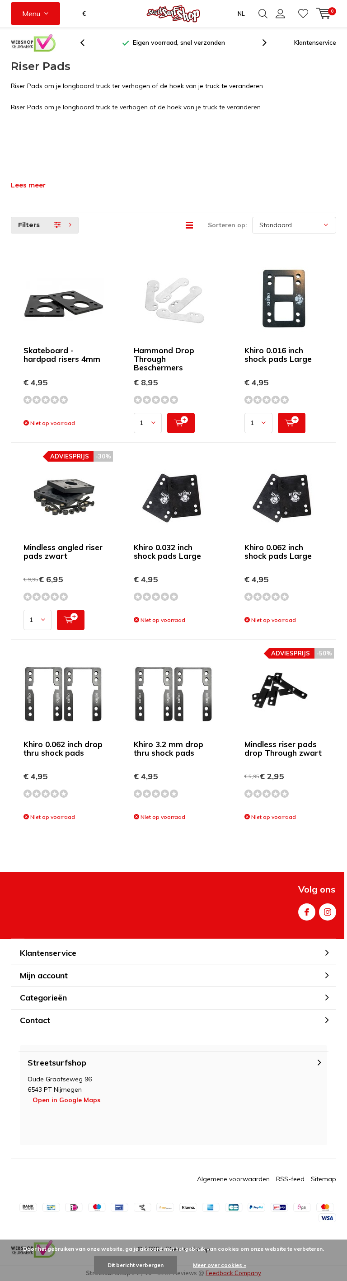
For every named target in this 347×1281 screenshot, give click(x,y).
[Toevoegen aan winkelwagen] (181, 423)
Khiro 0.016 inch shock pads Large (278, 355)
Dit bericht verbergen (136, 1265)
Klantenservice (315, 42)
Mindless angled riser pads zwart (63, 551)
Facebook (306, 912)
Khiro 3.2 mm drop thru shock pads (168, 748)
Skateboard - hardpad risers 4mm (61, 355)
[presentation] (87, 42)
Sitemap (323, 1179)
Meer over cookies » (219, 1265)
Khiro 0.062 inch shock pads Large (278, 551)
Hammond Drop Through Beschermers (164, 359)
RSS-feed (290, 1179)
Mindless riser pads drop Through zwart (283, 748)
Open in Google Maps (66, 1100)
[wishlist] (303, 13)
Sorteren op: (227, 225)
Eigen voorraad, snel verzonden (179, 42)
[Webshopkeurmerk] (33, 43)
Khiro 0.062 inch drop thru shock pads (63, 748)
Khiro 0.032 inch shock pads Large (167, 551)
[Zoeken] (262, 13)
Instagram (327, 912)
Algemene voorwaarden (233, 1179)
